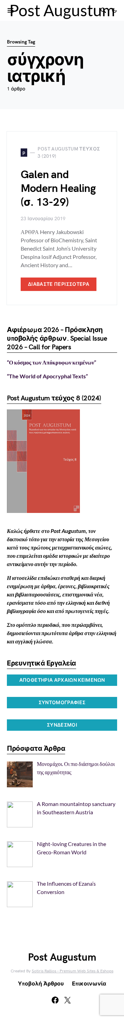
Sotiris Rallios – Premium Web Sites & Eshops (72, 971)
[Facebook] (55, 1000)
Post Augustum (62, 10)
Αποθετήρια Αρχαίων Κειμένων (62, 680)
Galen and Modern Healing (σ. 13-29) (58, 188)
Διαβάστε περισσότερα (58, 284)
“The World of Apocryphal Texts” (47, 376)
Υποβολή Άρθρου (41, 984)
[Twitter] (67, 1000)
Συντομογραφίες (62, 703)
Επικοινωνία (89, 984)
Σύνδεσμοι (62, 725)
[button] (114, 10)
